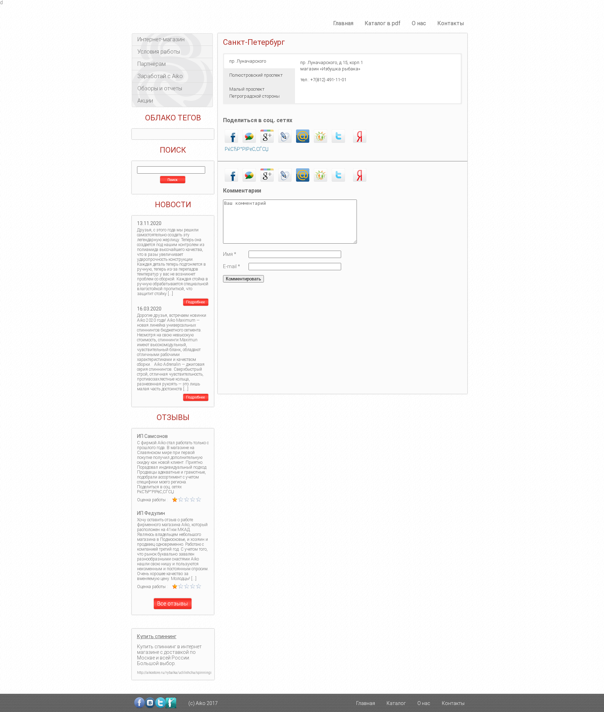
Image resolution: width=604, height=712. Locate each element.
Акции (145, 100)
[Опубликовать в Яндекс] (359, 141)
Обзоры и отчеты (159, 88)
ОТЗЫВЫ (173, 417)
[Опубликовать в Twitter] (338, 141)
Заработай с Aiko (160, 76)
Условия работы (158, 51)
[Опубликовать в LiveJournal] (285, 141)
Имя (229, 254)
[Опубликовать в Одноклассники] (320, 141)
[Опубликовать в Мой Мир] (302, 141)
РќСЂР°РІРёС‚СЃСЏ (246, 149)
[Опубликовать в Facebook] (231, 141)
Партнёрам (151, 64)
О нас (419, 23)
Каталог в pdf (383, 23)
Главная (343, 23)
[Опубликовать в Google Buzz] (249, 141)
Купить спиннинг (157, 636)
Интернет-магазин (161, 39)
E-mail (231, 266)
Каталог (396, 703)
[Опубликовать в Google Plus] (267, 141)
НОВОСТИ (173, 205)
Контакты (450, 23)
